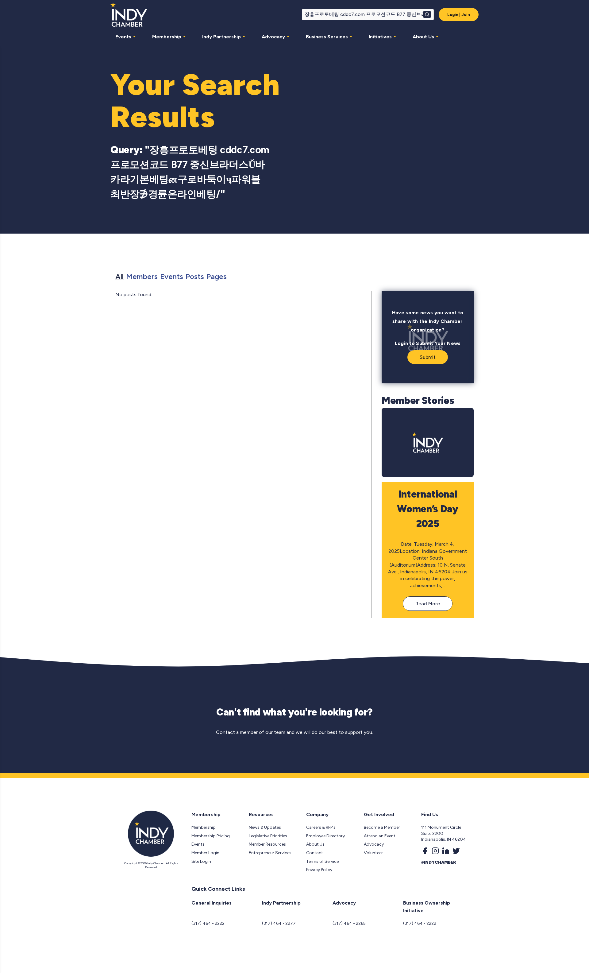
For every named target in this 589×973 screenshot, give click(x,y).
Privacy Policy (319, 869)
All (119, 276)
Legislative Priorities (268, 836)
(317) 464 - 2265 (349, 923)
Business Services (327, 37)
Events (123, 37)
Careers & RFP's (321, 827)
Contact (314, 852)
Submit (428, 357)
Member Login (205, 852)
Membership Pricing (210, 836)
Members (142, 276)
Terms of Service (322, 861)
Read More (427, 604)
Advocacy (273, 37)
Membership (166, 37)
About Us (423, 37)
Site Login (201, 861)
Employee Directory (325, 836)
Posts (195, 276)
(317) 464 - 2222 (208, 923)
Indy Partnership (221, 37)
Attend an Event (379, 836)
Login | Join (458, 14)
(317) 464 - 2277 (279, 923)
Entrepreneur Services (270, 852)
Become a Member (382, 827)
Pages (216, 276)
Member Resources (267, 844)
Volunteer (373, 852)
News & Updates (265, 827)
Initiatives (380, 37)
